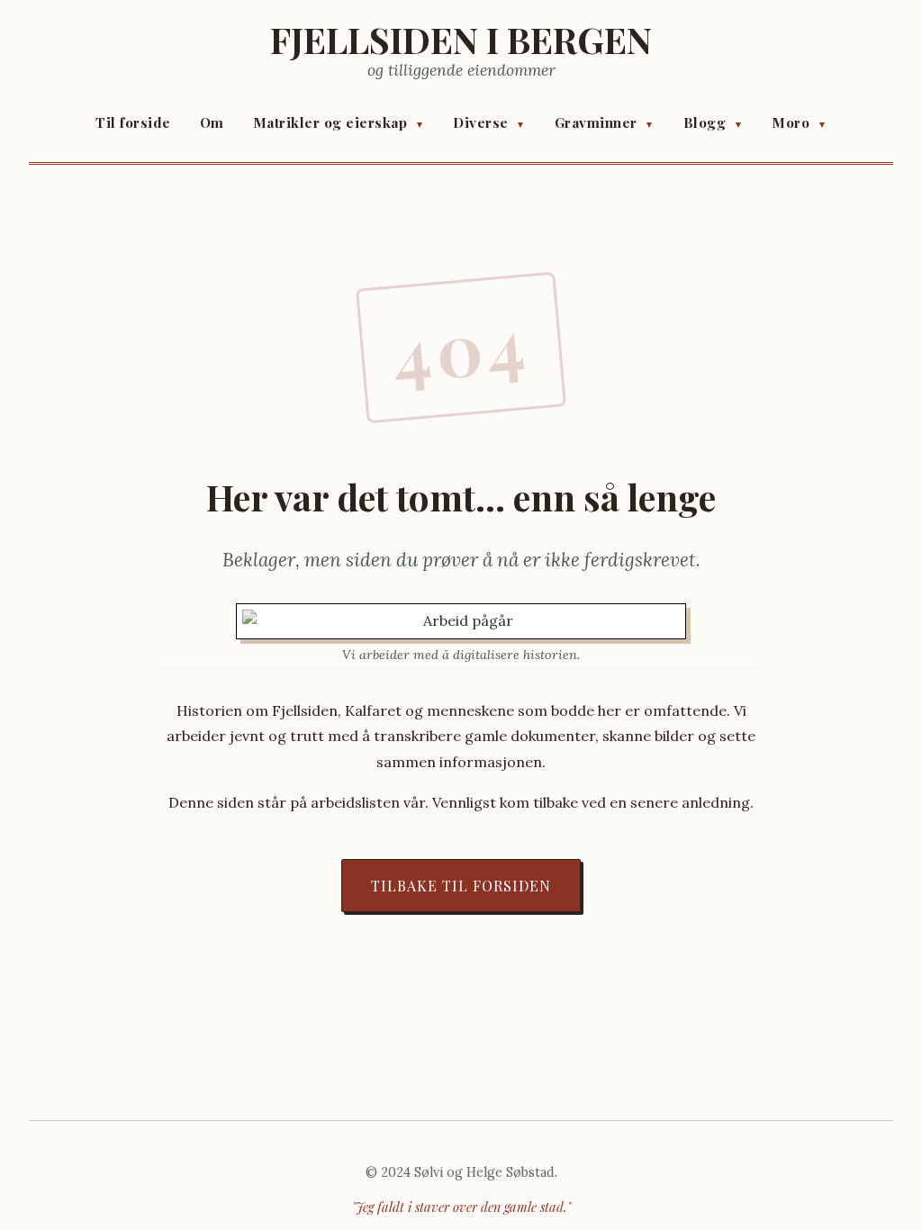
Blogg (713, 122)
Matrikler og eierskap (339, 122)
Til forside (133, 122)
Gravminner (605, 122)
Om (212, 122)
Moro (799, 122)
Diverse (489, 122)
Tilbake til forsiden (461, 885)
